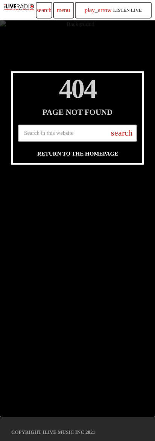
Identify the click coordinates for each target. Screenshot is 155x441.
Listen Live (113, 10)
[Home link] (19, 10)
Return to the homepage (77, 154)
